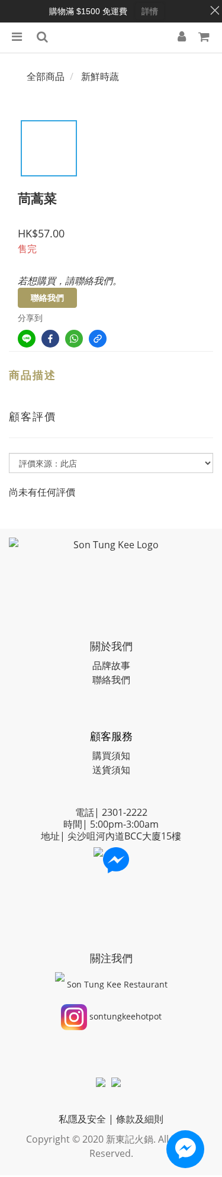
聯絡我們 (47, 297)
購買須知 (111, 755)
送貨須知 (111, 769)
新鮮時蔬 (100, 76)
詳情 (149, 11)
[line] (27, 339)
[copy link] (98, 339)
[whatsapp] (74, 339)
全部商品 (46, 76)
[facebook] (50, 339)
